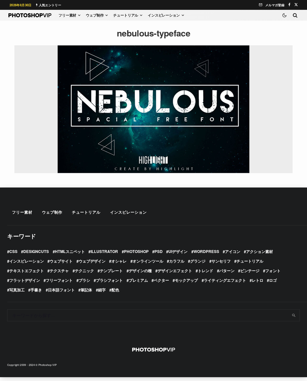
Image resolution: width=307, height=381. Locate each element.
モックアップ (186, 280)
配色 (115, 290)
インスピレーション (164, 15)
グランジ (198, 261)
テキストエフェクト (26, 270)
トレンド (205, 270)
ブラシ (84, 280)
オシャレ (119, 261)
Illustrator (104, 251)
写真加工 (17, 290)
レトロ (257, 280)
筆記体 (86, 290)
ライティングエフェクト (225, 280)
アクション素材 (259, 251)
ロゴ (273, 280)
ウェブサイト (61, 261)
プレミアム (138, 280)
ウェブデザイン (92, 261)
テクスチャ (59, 270)
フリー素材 (67, 15)
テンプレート (111, 270)
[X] (296, 4)
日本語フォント (61, 290)
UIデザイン (178, 251)
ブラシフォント (109, 280)
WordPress (206, 251)
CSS (13, 251)
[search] (294, 315)
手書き (36, 290)
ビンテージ (250, 270)
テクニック (84, 270)
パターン (227, 270)
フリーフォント (59, 280)
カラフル (176, 261)
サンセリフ (221, 261)
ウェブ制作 (95, 15)
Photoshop (136, 251)
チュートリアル (125, 15)
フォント (273, 270)
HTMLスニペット (70, 251)
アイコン (232, 251)
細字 (102, 290)
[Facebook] (289, 4)
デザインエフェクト (175, 270)
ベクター (161, 280)
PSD (158, 251)
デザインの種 (140, 270)
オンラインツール (148, 261)
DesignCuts (36, 251)
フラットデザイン (24, 280)
